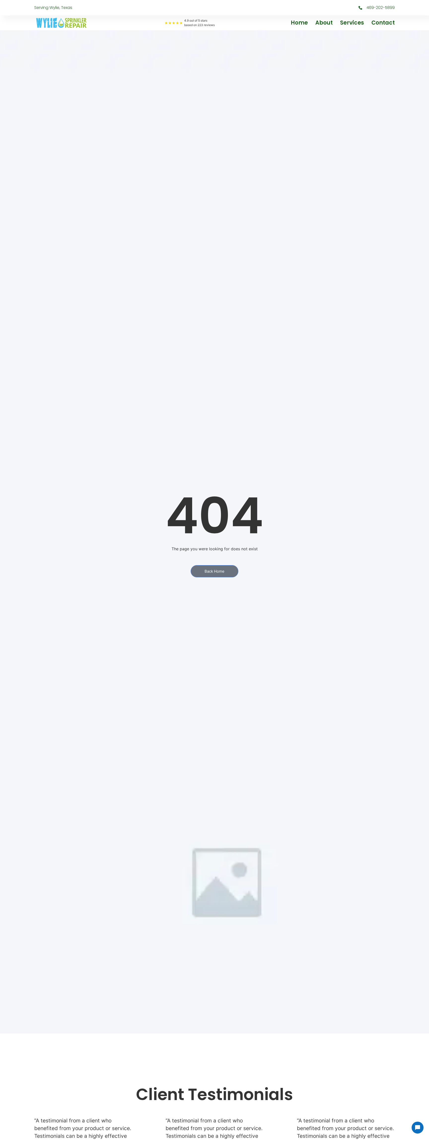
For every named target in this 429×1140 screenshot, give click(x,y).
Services (352, 23)
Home (299, 23)
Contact (383, 23)
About (324, 23)
